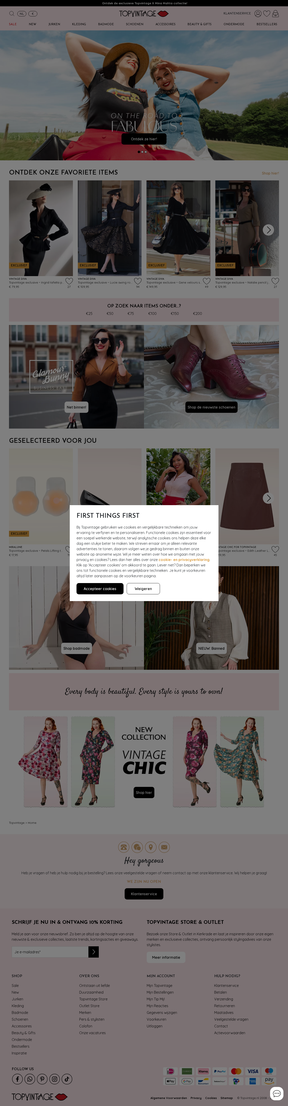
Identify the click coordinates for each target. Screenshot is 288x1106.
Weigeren (143, 588)
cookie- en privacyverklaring (184, 559)
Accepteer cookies (100, 588)
